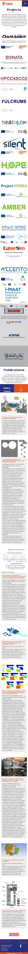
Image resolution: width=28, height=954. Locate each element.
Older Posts (14, 934)
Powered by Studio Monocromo (14, 953)
